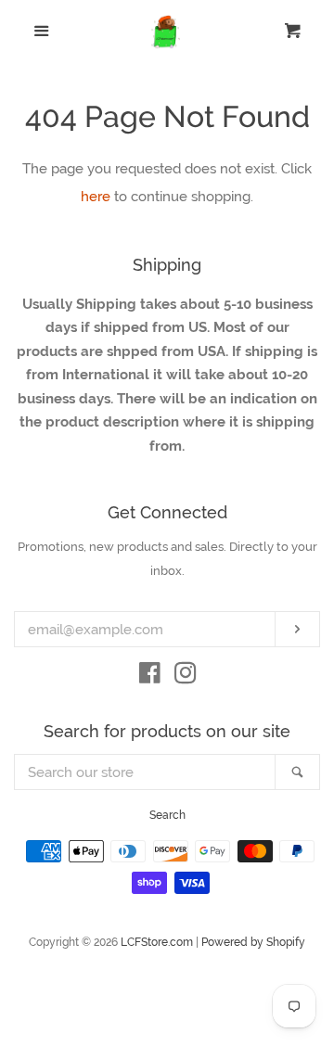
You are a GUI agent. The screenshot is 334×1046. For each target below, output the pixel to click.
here (95, 196)
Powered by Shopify (253, 942)
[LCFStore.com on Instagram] (185, 677)
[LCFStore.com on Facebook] (149, 677)
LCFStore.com (157, 942)
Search (167, 815)
